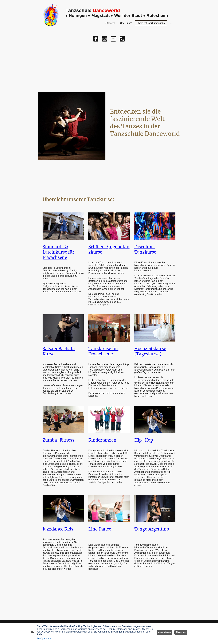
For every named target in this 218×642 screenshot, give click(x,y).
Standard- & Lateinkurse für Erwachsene (58, 252)
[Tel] (122, 39)
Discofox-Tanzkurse (145, 249)
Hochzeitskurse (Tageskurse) (150, 351)
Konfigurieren (44, 638)
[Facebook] (95, 39)
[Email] (113, 39)
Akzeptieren (164, 632)
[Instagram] (104, 39)
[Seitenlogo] (52, 15)
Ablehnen (181, 632)
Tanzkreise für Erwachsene (103, 351)
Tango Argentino (151, 529)
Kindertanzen (102, 440)
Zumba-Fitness (58, 440)
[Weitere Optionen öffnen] (171, 23)
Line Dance (99, 529)
